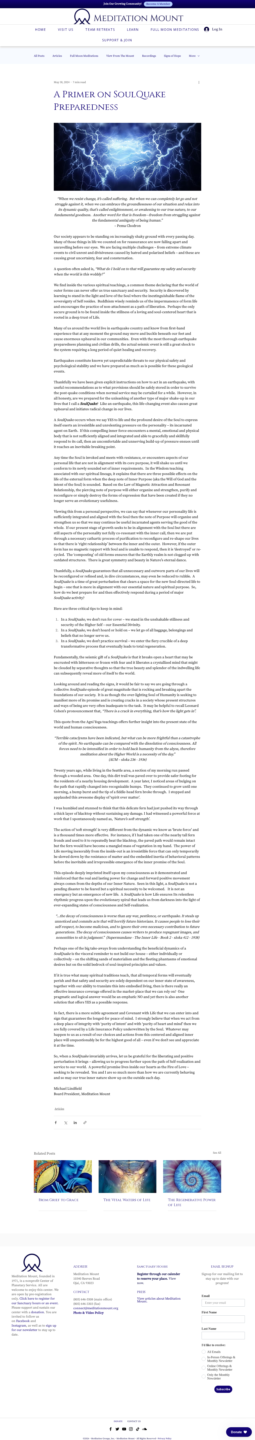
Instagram (19, 1326)
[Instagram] (130, 1429)
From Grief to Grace (58, 1200)
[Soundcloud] (144, 1429)
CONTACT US (134, 1421)
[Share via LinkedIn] (75, 1122)
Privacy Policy (165, 1438)
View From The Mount (120, 56)
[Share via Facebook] (56, 1122)
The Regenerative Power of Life (192, 1203)
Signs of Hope (172, 56)
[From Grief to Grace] (63, 1176)
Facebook (23, 1321)
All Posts (39, 56)
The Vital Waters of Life (126, 1200)
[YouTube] (124, 1429)
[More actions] (198, 82)
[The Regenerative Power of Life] (192, 1176)
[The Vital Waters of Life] (128, 1176)
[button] (239, 1432)
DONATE (118, 1421)
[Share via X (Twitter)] (65, 1122)
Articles (57, 56)
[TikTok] (137, 1429)
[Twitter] (117, 1429)
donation (37, 1312)
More (192, 56)
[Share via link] (85, 1122)
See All (217, 1153)
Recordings (149, 56)
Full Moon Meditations (84, 56)
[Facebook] (110, 1429)
